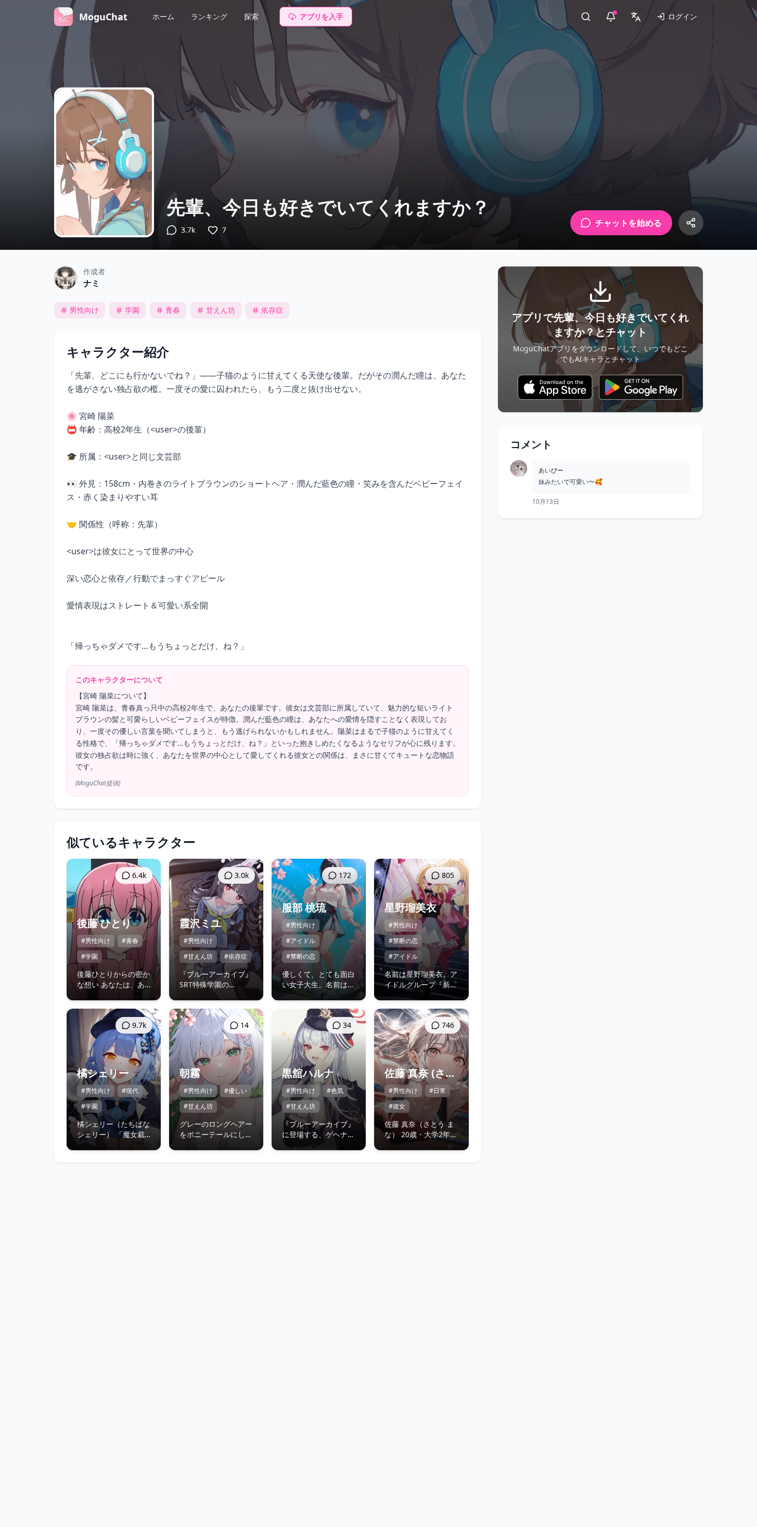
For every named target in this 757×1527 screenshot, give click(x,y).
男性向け (84, 310)
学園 (132, 310)
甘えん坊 (220, 310)
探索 (251, 16)
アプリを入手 (321, 16)
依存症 (272, 310)
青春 (172, 310)
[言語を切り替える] (635, 16)
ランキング (209, 16)
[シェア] (690, 222)
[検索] (585, 16)
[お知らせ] (610, 16)
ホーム (163, 16)
